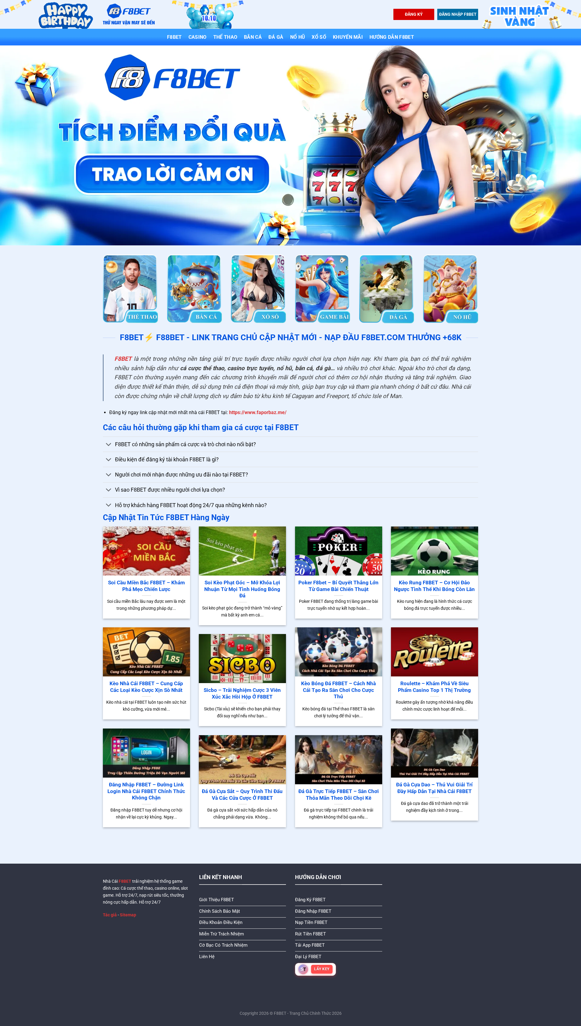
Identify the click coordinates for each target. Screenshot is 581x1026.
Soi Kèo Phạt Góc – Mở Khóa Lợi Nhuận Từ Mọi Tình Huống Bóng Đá (242, 589)
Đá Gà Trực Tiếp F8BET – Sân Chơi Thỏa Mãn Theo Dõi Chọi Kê (338, 795)
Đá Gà (276, 37)
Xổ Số (319, 37)
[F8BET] (129, 14)
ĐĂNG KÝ (414, 14)
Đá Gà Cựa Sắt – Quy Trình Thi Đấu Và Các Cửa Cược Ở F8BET (242, 795)
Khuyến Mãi (348, 37)
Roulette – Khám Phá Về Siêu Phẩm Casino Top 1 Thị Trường (434, 687)
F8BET (174, 37)
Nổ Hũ (297, 37)
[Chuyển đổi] (109, 444)
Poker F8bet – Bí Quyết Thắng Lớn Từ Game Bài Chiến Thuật (338, 586)
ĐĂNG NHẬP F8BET (458, 14)
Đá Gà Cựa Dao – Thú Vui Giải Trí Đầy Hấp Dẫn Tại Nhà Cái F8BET (434, 788)
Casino (198, 37)
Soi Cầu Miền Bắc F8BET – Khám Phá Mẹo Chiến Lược (146, 586)
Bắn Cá (253, 37)
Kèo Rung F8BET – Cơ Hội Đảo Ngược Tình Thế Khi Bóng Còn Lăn (434, 586)
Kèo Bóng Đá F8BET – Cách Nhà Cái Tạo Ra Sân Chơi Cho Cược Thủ (338, 690)
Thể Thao (225, 37)
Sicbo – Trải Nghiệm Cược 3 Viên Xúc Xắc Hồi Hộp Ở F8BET (242, 693)
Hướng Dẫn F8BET (391, 37)
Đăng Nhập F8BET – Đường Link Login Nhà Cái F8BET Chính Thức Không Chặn (146, 791)
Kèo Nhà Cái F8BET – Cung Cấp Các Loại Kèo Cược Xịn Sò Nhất (146, 687)
